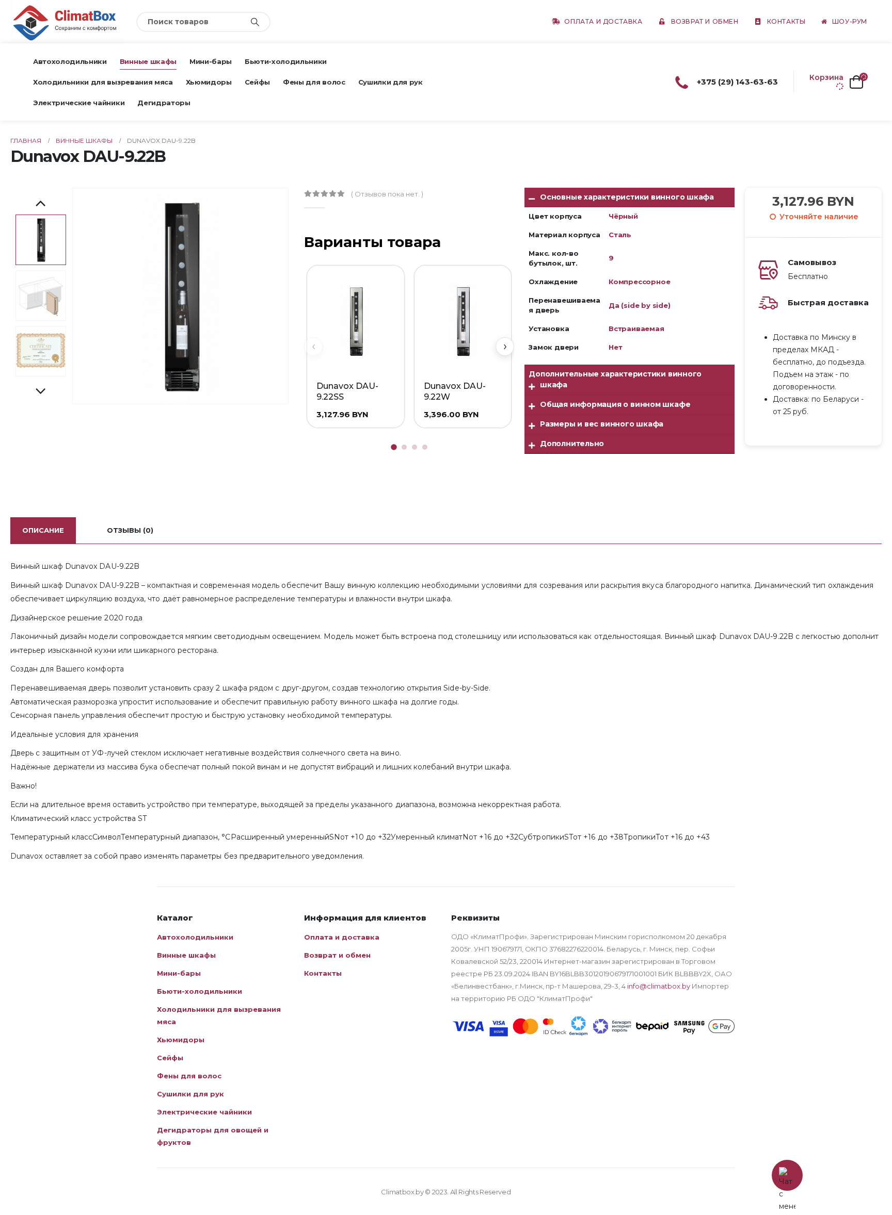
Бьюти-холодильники (286, 61)
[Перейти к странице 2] (404, 447)
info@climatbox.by (658, 986)
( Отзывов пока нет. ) (387, 194)
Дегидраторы (163, 102)
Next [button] (40, 392)
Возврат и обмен (705, 21)
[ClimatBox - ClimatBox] (67, 21)
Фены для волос (314, 82)
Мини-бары (210, 61)
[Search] (255, 22)
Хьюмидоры (209, 82)
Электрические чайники (78, 102)
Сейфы (257, 82)
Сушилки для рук (390, 82)
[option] (41, 240)
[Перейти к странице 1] (394, 447)
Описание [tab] (43, 530)
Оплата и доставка (603, 21)
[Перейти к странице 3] (414, 447)
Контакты (786, 21)
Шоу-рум (849, 21)
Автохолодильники (70, 61)
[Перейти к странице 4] (424, 447)
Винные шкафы (148, 61)
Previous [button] (40, 204)
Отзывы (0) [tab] (130, 530)
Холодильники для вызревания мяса (103, 82)
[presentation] (74, 296)
